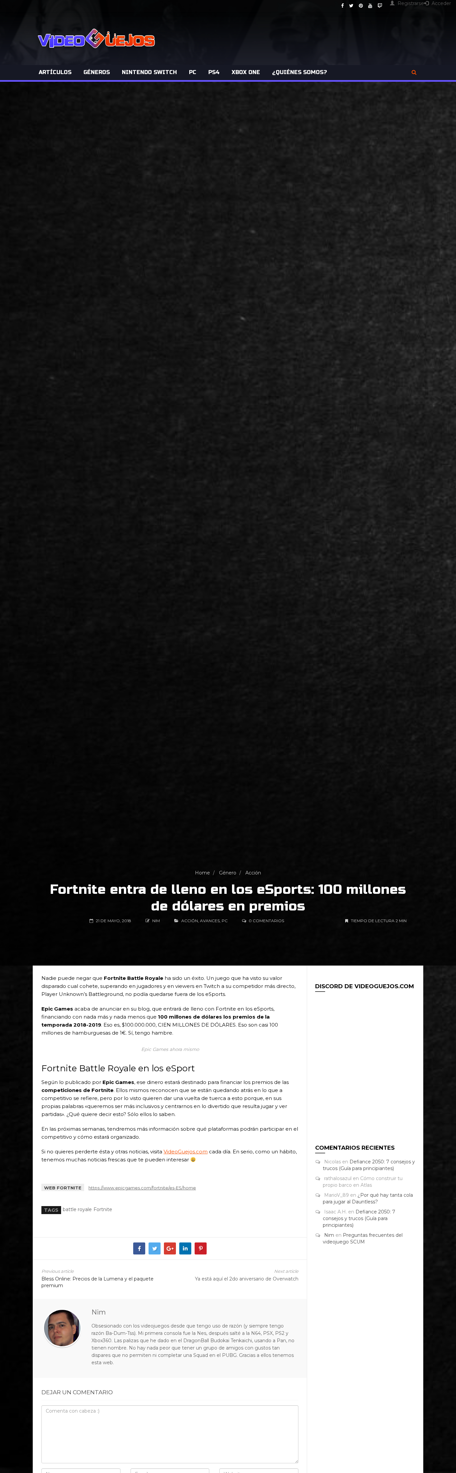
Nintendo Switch (149, 72)
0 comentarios (266, 920)
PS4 (214, 72)
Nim (329, 1235)
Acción (253, 873)
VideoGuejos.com (186, 1151)
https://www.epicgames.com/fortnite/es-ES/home (142, 1187)
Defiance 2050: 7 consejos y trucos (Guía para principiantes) (359, 1218)
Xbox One (246, 72)
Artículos (55, 72)
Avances (210, 920)
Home (202, 873)
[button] (414, 72)
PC (192, 72)
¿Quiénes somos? (299, 72)
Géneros (96, 72)
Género (227, 873)
